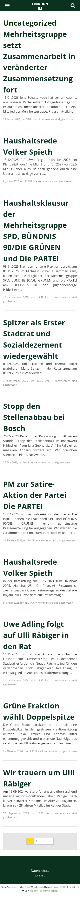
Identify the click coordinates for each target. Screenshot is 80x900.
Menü (7, 5)
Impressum (40, 875)
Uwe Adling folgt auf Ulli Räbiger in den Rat (36, 635)
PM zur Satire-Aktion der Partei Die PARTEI (34, 495)
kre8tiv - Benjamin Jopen (44, 890)
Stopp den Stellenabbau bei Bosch (34, 417)
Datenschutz (40, 871)
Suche (72, 5)
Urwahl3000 (59, 887)
